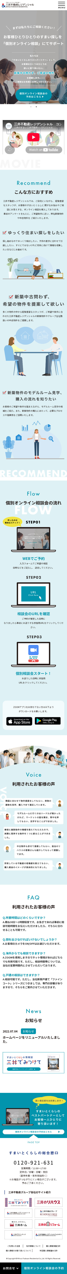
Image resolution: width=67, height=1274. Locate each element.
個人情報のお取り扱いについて (18, 1250)
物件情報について (33, 1246)
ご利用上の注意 (14, 1246)
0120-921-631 (34, 1162)
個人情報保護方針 (53, 1246)
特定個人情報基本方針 (49, 1250)
